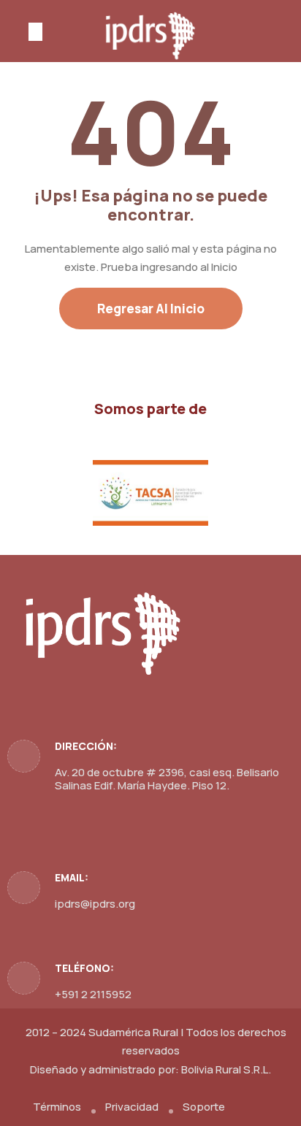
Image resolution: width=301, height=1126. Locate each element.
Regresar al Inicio (151, 308)
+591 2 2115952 (93, 994)
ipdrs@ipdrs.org (95, 903)
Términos (57, 1106)
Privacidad (132, 1106)
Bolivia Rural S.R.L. (226, 1069)
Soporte (204, 1106)
